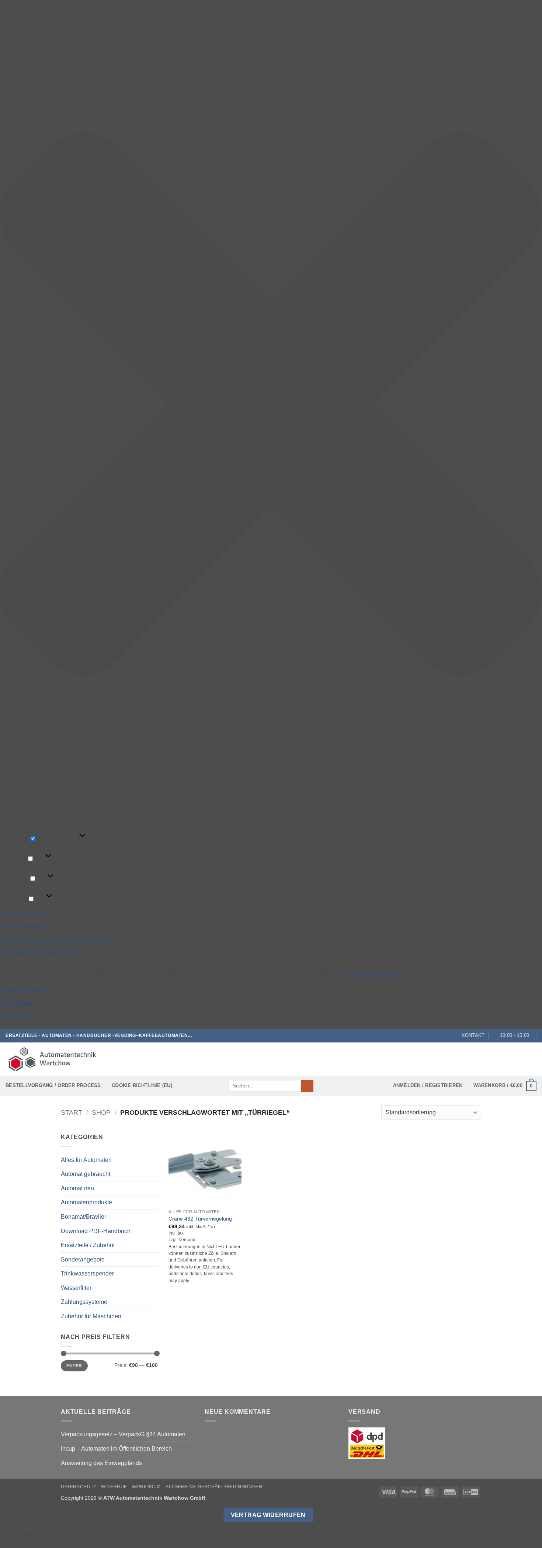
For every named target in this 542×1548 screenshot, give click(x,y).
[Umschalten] (153, 1230)
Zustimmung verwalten (48, 1535)
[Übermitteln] (307, 1086)
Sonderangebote (83, 1259)
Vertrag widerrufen (268, 1515)
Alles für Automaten (86, 1160)
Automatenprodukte (86, 1202)
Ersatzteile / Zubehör (88, 1245)
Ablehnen (91, 973)
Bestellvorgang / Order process (53, 1085)
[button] (271, 405)
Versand (187, 1240)
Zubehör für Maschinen (91, 1316)
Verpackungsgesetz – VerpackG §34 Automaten (123, 1434)
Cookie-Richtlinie (22, 991)
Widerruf (114, 1486)
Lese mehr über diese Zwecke (39, 953)
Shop (101, 1112)
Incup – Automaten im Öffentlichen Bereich (116, 1448)
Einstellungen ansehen (173, 973)
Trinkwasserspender (87, 1273)
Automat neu (77, 1188)
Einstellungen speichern (283, 973)
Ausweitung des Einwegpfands (101, 1463)
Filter (74, 1365)
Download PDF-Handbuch (96, 1231)
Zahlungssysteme (84, 1302)
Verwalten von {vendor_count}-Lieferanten (55, 940)
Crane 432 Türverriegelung (200, 1219)
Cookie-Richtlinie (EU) (142, 1085)
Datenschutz (16, 1003)
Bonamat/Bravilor (83, 1217)
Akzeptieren (29, 973)
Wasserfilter (76, 1288)
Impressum (14, 1016)
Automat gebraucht (85, 1174)
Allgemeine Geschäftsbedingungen (214, 1486)
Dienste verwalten (23, 927)
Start (71, 1112)
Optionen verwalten (25, 914)
